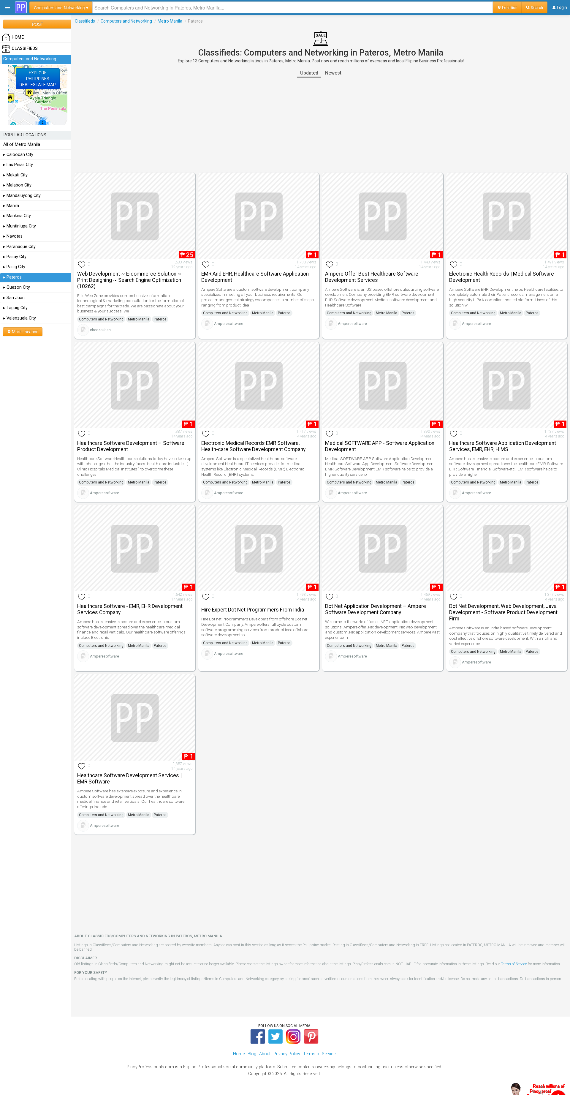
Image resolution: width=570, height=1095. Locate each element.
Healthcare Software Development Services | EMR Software (129, 778)
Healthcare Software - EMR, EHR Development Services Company (130, 609)
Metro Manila (170, 21)
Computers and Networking (126, 21)
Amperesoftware (228, 323)
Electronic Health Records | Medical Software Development (501, 277)
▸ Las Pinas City (18, 164)
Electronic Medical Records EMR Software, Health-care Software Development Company (253, 446)
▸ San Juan (14, 297)
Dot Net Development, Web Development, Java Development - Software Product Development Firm (503, 612)
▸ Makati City (15, 175)
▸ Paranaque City (19, 246)
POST (37, 24)
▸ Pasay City (14, 256)
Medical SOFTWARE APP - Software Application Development (379, 446)
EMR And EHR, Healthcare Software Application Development (255, 277)
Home (239, 1053)
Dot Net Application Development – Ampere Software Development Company (375, 609)
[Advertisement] (320, 125)
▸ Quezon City (16, 287)
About (264, 1053)
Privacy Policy (286, 1053)
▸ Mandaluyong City (22, 195)
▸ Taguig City (15, 307)
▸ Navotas (13, 236)
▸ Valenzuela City (19, 318)
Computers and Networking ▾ (61, 7)
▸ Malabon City (17, 185)
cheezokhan (100, 330)
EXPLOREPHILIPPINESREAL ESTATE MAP (38, 78)
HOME (18, 37)
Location (509, 7)
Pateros (160, 319)
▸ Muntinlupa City (19, 226)
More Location (25, 331)
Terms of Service (514, 964)
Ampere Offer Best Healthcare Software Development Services (371, 277)
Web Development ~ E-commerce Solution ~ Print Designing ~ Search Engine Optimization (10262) (129, 280)
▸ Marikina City (17, 215)
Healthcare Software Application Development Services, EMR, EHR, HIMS (502, 446)
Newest (333, 73)
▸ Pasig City (14, 266)
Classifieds (85, 21)
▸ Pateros (12, 277)
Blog (252, 1053)
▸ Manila (11, 205)
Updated (309, 73)
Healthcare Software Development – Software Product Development (130, 446)
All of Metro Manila (21, 144)
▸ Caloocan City (18, 154)
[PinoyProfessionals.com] (21, 7)
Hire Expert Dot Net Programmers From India (252, 610)
